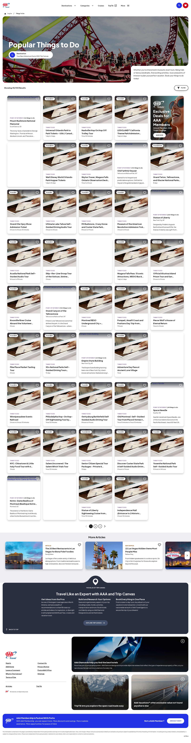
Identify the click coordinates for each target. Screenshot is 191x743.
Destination (21, 53)
